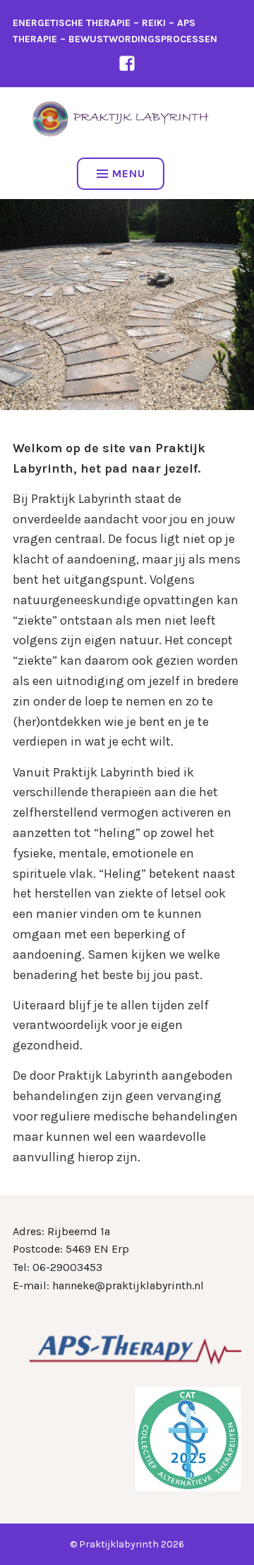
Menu (128, 173)
